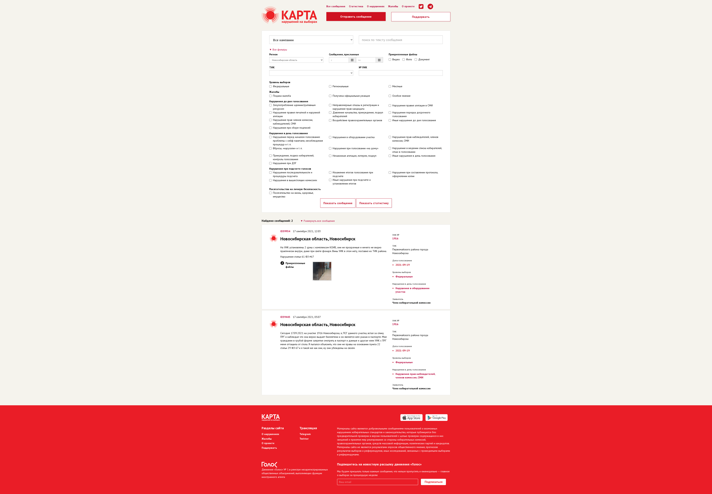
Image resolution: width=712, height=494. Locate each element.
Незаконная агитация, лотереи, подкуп (354, 155)
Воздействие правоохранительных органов (357, 120)
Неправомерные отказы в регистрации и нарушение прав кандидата (356, 106)
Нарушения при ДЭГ (284, 163)
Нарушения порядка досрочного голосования (411, 114)
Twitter (304, 438)
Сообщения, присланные (344, 54)
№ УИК (363, 67)
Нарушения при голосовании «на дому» (355, 148)
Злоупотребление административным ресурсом (294, 106)
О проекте (408, 6)
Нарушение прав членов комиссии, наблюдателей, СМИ (293, 121)
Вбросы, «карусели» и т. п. (287, 148)
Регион (273, 54)
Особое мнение (401, 95)
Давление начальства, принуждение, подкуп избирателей (358, 114)
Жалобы (393, 6)
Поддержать (421, 17)
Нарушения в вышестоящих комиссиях (295, 180)
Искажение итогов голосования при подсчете (353, 174)
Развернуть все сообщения (319, 221)
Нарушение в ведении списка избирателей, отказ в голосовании (417, 149)
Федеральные (281, 86)
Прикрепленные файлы (403, 54)
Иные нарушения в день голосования (413, 155)
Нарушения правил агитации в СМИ (412, 105)
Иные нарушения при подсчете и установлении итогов (352, 181)
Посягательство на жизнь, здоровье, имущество (293, 194)
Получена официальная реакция (351, 95)
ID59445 (285, 317)
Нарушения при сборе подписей (291, 127)
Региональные (341, 86)
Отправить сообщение (356, 16)
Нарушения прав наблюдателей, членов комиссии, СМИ (415, 138)
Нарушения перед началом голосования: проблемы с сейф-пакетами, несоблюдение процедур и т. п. (298, 140)
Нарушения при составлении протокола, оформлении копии (415, 174)
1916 (395, 238)
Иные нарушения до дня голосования (414, 120)
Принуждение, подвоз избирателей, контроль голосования (293, 157)
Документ (424, 59)
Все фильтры (280, 49)
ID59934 (285, 231)
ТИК (272, 67)
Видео (396, 59)
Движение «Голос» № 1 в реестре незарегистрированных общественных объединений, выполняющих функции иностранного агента (295, 473)
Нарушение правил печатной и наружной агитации (296, 114)
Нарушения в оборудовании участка (354, 137)
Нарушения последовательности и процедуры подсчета (292, 174)
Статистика (356, 6)
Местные (397, 86)
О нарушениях (375, 6)
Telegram (305, 434)
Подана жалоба (282, 95)
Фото (409, 59)
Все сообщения (335, 6)
